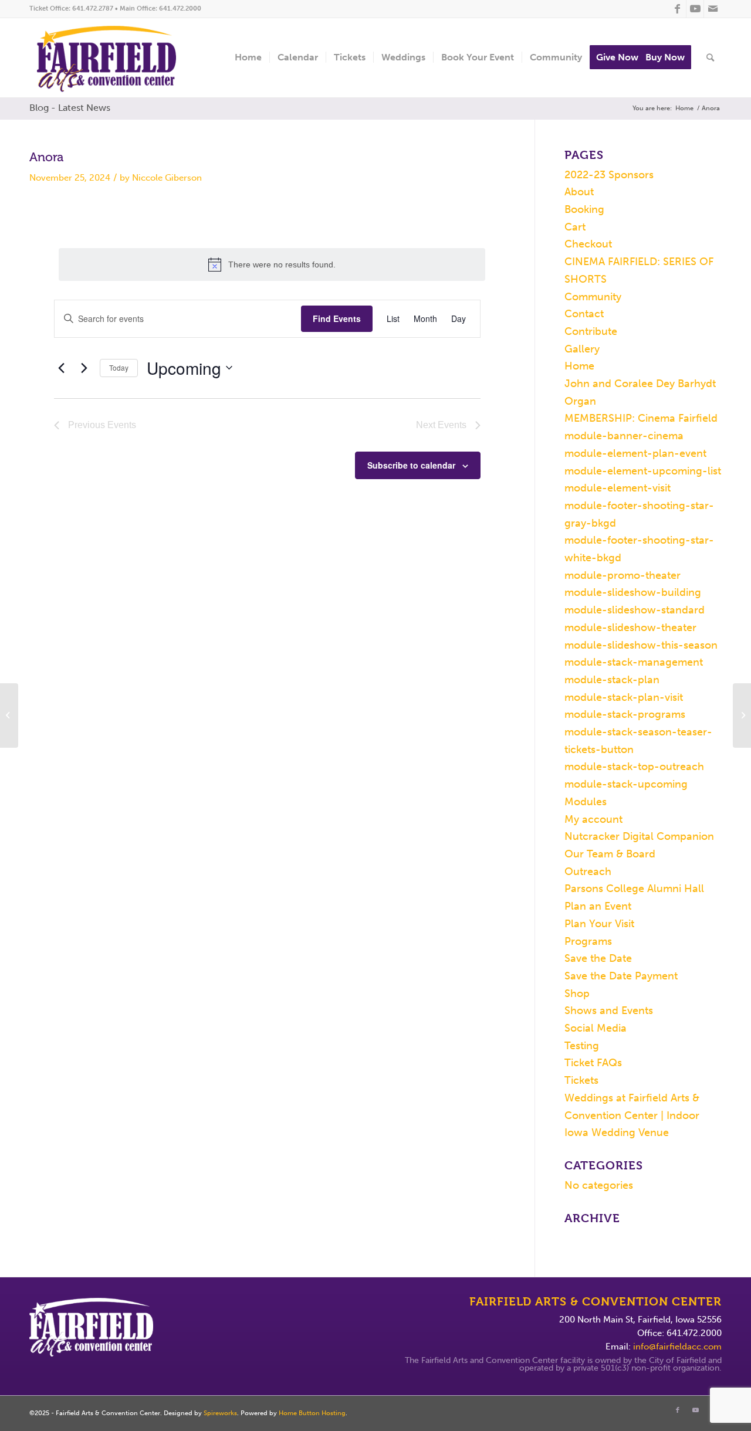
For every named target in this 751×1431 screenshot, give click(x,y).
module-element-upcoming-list (642, 470)
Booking (584, 209)
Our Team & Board (609, 853)
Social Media (595, 1028)
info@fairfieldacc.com (677, 1346)
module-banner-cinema (624, 435)
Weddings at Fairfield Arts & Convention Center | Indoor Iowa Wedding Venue (631, 1115)
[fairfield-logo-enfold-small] (115, 57)
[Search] (710, 57)
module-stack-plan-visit (623, 697)
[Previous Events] (61, 368)
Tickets (581, 1080)
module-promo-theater (622, 575)
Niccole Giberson (167, 177)
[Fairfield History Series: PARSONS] (9, 715)
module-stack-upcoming (626, 784)
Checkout (588, 244)
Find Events (337, 318)
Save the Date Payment (621, 975)
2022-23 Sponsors (609, 174)
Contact (584, 313)
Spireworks (220, 1413)
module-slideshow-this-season (641, 645)
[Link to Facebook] (677, 9)
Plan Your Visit (599, 923)
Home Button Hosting (312, 1413)
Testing (581, 1045)
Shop (577, 993)
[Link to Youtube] (694, 9)
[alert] (272, 264)
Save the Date (598, 958)
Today (118, 367)
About (579, 191)
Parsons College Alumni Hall (634, 888)
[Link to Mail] (713, 9)
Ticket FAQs (593, 1062)
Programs (588, 941)
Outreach (587, 871)
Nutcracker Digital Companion (639, 836)
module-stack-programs (624, 714)
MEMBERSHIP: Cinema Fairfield (641, 418)
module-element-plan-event (635, 453)
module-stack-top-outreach (634, 766)
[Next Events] (84, 368)
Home (579, 366)
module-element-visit (617, 487)
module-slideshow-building (632, 592)
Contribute (590, 331)
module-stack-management (633, 662)
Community (592, 296)
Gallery (582, 349)
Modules (585, 801)
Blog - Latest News (69, 107)
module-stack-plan (611, 679)
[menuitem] (248, 57)
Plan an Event (597, 906)
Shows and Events (608, 1010)
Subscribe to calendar (411, 465)
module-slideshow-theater (630, 627)
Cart (575, 227)
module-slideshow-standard (634, 609)
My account (593, 819)
